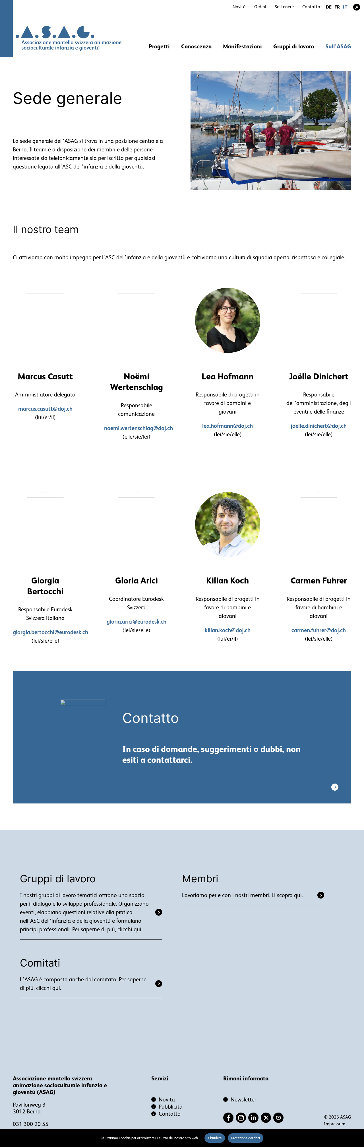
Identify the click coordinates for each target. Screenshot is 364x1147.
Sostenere (284, 6)
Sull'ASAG (338, 46)
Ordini (260, 6)
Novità (239, 6)
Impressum (334, 1124)
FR (337, 7)
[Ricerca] (356, 7)
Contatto (311, 6)
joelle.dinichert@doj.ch (319, 426)
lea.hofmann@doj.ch (227, 426)
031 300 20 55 (30, 1124)
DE (329, 7)
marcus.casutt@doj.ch (45, 409)
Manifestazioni (242, 46)
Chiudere (215, 1138)
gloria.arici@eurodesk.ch (136, 621)
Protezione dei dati (245, 1138)
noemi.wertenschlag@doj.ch (138, 428)
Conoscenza (196, 46)
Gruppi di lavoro (293, 46)
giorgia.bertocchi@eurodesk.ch (50, 632)
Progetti (159, 46)
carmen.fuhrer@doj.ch (318, 630)
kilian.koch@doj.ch (228, 630)
